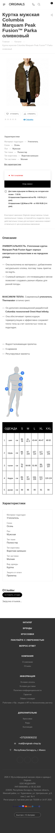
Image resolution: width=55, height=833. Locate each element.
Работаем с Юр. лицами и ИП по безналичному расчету (28, 703)
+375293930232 (28, 737)
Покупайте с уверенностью (27, 640)
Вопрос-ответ (27, 646)
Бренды (27, 628)
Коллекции (27, 727)
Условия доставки (27, 686)
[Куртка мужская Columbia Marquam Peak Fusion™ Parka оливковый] (28, 80)
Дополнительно (27, 713)
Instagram (20, 760)
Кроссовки (27, 634)
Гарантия (28, 694)
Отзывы (27, 666)
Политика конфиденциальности (27, 690)
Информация (27, 676)
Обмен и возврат (27, 698)
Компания (27, 656)
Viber (35, 760)
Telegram (27, 760)
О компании (27, 662)
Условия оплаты (27, 682)
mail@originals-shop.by (29, 743)
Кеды (27, 723)
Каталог (27, 622)
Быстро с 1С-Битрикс (25, 815)
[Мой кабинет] (44, 4)
